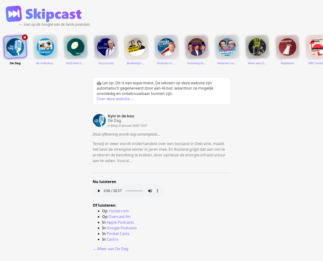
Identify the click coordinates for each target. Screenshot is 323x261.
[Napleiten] (287, 47)
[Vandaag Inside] (196, 47)
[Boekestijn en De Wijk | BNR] (136, 47)
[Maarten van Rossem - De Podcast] (227, 47)
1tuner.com (119, 211)
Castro (112, 239)
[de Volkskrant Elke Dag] (45, 47)
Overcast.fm (120, 216)
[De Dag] (15, 47)
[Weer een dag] (257, 47)
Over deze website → (116, 98)
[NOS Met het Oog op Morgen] (75, 47)
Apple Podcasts (120, 222)
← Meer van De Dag (110, 248)
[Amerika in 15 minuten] (166, 47)
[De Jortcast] (106, 47)
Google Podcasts (122, 228)
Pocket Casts (118, 233)
